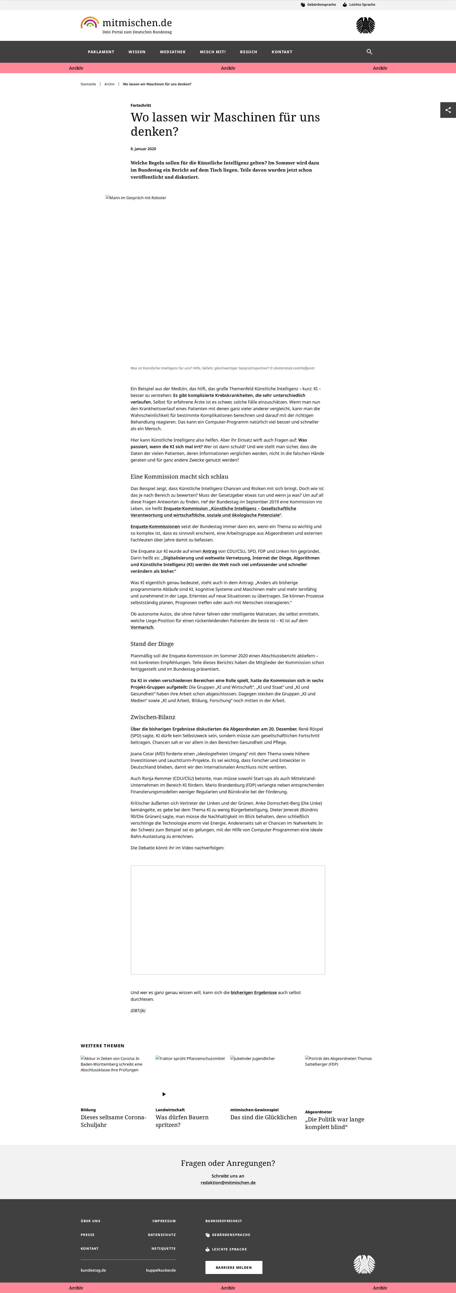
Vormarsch (142, 627)
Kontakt (90, 1248)
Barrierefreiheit (223, 1221)
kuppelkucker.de (161, 1270)
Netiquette (164, 1248)
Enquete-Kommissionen (155, 526)
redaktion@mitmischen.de (228, 1182)
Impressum (164, 1221)
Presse (88, 1234)
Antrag (210, 551)
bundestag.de (93, 1270)
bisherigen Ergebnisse (254, 992)
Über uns (90, 1221)
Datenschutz (162, 1234)
